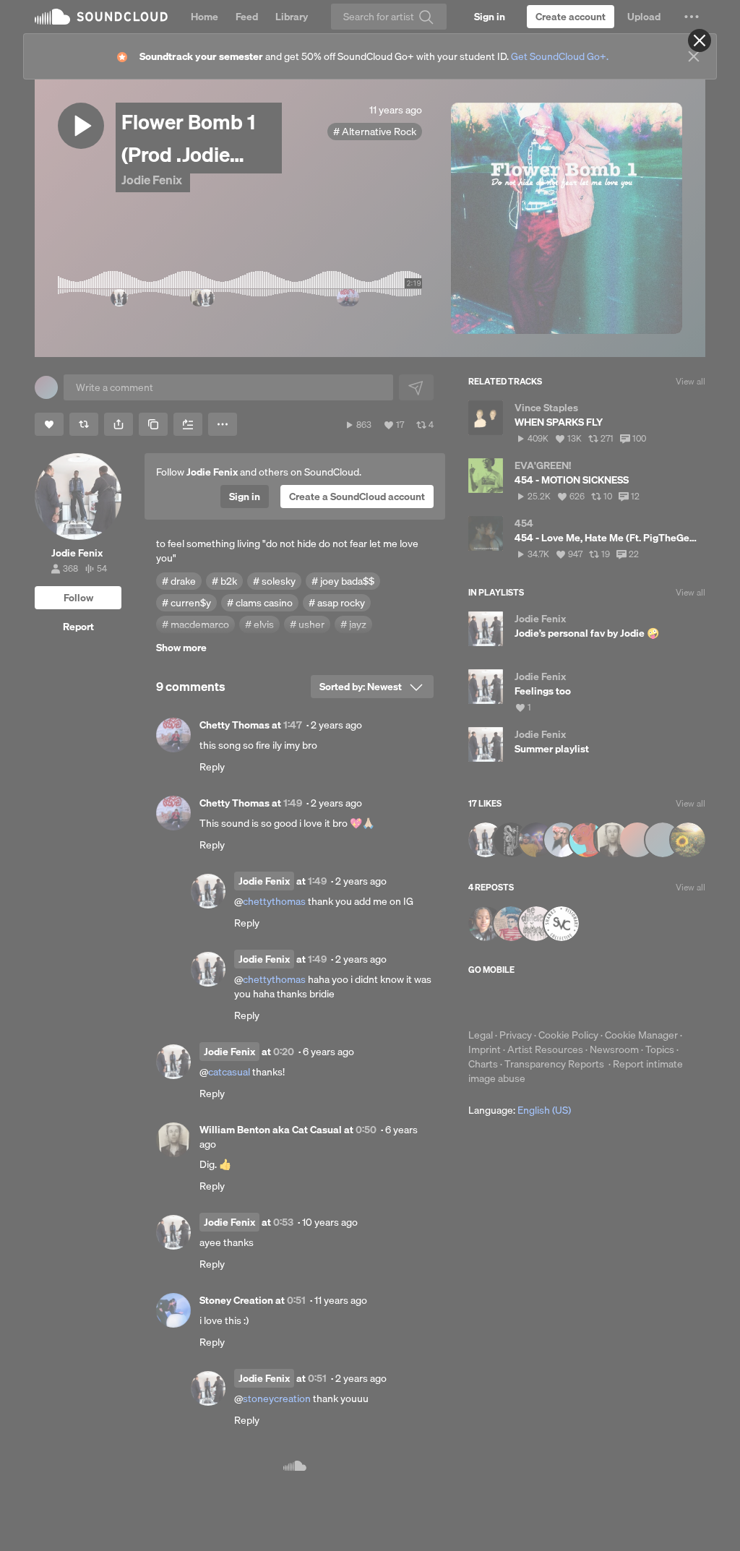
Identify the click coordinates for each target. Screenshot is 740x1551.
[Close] (699, 40)
